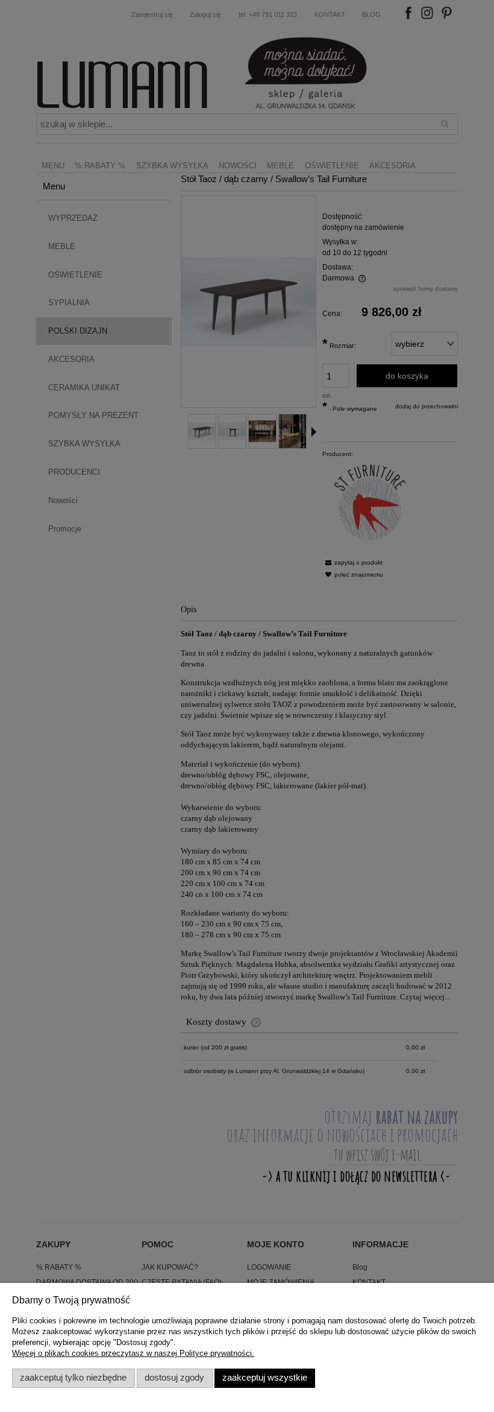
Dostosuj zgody (174, 1377)
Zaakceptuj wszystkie (264, 1377)
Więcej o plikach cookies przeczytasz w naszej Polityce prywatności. (133, 1353)
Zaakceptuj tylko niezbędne (73, 1377)
